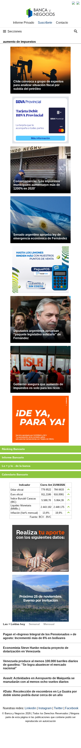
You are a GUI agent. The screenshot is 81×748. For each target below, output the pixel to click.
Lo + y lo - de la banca (16, 465)
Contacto (62, 22)
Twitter (58, 708)
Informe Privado (23, 22)
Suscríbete (45, 22)
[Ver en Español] (77, 2)
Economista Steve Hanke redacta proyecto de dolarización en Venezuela (35, 649)
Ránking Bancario (13, 448)
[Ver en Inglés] (73, 2)
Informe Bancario (13, 457)
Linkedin (31, 708)
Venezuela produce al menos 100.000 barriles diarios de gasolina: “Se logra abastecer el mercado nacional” (40, 665)
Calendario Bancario (15, 474)
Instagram (45, 708)
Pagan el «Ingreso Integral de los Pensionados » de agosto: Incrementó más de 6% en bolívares (39, 636)
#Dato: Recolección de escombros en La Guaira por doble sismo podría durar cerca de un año (40, 693)
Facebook (71, 708)
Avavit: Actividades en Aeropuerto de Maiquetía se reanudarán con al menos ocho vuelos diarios (39, 680)
